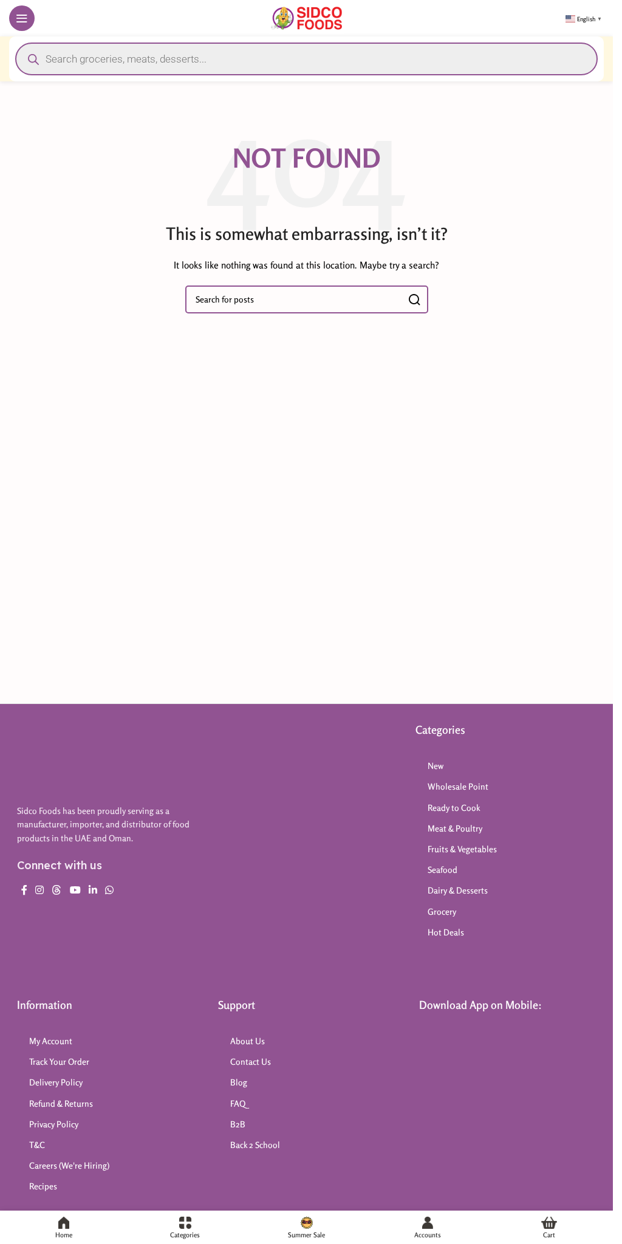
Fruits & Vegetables (462, 849)
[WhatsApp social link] (109, 890)
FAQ (237, 1103)
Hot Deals (446, 932)
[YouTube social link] (75, 890)
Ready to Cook (454, 807)
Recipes (43, 1186)
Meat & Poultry (455, 828)
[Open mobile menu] (22, 18)
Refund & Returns (61, 1103)
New (435, 765)
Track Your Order (59, 1061)
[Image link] (77, 757)
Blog (238, 1082)
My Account (50, 1041)
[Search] (414, 299)
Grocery (442, 911)
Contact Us (250, 1061)
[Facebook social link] (24, 890)
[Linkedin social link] (92, 890)
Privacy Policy (53, 1124)
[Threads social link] (57, 890)
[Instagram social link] (40, 890)
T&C (37, 1145)
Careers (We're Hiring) (69, 1165)
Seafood (442, 869)
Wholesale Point (458, 786)
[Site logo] (306, 17)
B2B (237, 1124)
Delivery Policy (56, 1082)
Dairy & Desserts (458, 890)
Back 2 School (255, 1145)
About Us (247, 1041)
